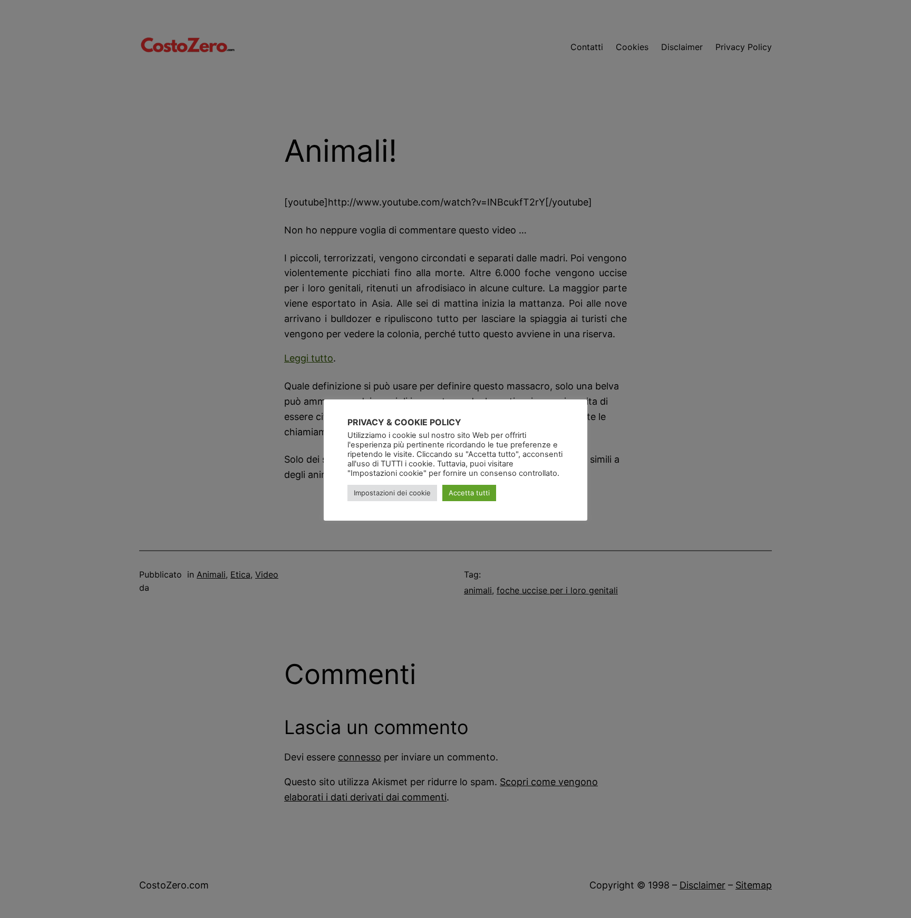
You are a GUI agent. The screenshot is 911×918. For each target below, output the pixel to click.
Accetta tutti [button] (469, 493)
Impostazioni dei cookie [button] (392, 493)
